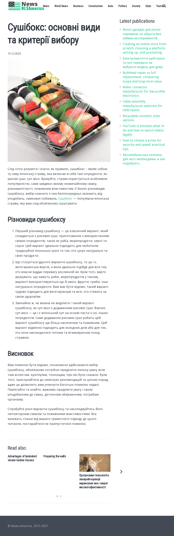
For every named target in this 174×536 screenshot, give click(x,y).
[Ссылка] (26, 6)
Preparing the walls (55, 456)
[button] (57, 496)
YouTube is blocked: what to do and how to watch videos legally (143, 130)
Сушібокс (65, 198)
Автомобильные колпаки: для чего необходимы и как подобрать (144, 159)
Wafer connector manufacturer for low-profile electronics (144, 91)
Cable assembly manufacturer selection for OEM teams (142, 105)
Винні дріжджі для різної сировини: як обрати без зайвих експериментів (142, 33)
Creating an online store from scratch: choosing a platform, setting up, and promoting (144, 48)
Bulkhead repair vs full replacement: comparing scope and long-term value (142, 77)
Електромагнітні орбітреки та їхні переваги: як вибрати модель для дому (144, 62)
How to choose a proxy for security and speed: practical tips (144, 144)
